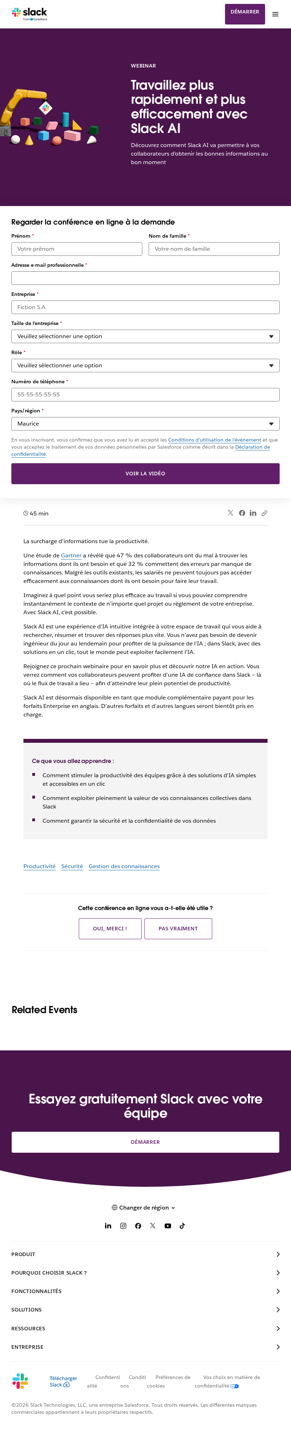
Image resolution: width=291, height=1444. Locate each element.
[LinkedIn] (253, 513)
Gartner (71, 555)
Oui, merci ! (110, 928)
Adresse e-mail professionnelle (49, 265)
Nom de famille (169, 236)
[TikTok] (183, 1227)
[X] (153, 1227)
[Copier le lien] (264, 513)
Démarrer (245, 12)
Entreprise (25, 294)
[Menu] (275, 14)
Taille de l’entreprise (36, 323)
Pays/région (27, 410)
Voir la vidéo (145, 473)
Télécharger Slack (63, 1381)
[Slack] (30, 14)
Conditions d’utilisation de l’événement (214, 440)
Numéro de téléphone (39, 381)
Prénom (22, 236)
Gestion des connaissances (124, 866)
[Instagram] (123, 1227)
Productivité (39, 866)
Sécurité (72, 866)
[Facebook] (242, 513)
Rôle (18, 352)
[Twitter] (230, 513)
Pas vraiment (178, 928)
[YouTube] (168, 1227)
